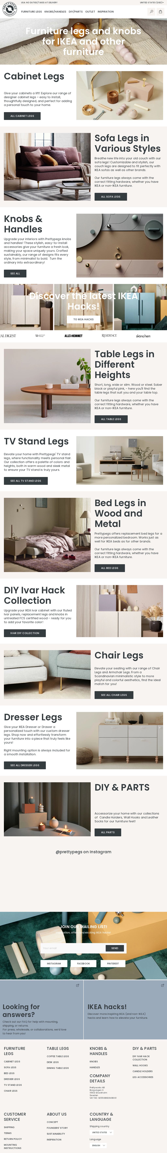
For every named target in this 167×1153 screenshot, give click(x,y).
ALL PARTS (108, 832)
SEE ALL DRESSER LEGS (24, 765)
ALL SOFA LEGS (111, 197)
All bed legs (109, 568)
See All (15, 273)
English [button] (96, 1145)
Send (114, 948)
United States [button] (99, 1132)
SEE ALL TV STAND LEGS (25, 481)
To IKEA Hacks (83, 319)
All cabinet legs (22, 116)
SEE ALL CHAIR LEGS (114, 695)
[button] (41, 878)
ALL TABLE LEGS (111, 419)
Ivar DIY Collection (24, 633)
